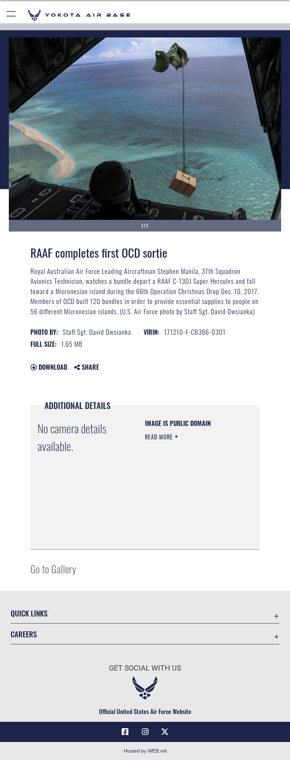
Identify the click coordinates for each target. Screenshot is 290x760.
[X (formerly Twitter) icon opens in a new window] (165, 731)
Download (52, 367)
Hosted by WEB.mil (145, 751)
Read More (160, 437)
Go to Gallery (53, 568)
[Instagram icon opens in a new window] (145, 731)
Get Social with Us (145, 668)
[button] (11, 15)
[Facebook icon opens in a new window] (125, 731)
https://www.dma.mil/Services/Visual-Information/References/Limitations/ (188, 526)
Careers (24, 634)
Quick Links (29, 613)
